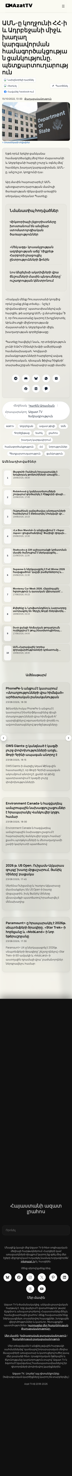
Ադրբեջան (26, 426)
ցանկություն (54, 453)
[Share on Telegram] (16, 378)
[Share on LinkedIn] (36, 389)
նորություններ (58, 446)
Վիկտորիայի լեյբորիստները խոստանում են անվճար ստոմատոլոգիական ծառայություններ (33, 228)
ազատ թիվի (47, 426)
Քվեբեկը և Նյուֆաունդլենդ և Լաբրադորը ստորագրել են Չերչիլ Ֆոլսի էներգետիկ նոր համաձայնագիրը (39, 609)
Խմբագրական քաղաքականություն (43, 1335)
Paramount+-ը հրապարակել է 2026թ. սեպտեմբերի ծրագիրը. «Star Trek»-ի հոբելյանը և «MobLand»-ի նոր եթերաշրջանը (36, 929)
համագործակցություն (19, 446)
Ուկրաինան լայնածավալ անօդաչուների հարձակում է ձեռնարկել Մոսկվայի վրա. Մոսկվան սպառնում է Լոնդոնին (39, 512)
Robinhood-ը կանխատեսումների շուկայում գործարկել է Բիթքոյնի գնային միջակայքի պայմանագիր (39, 493)
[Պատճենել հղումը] (60, 85)
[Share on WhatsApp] (46, 378)
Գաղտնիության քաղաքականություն (36, 1339)
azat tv (10, 426)
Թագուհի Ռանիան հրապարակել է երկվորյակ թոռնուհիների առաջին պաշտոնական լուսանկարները (35, 473)
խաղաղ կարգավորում (36, 439)
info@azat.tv (28, 1261)
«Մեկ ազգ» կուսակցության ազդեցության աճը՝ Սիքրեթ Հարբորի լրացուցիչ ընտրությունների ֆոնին (31, 253)
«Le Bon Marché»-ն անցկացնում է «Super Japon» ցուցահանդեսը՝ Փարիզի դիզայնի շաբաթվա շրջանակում (39, 531)
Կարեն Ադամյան (42, 405)
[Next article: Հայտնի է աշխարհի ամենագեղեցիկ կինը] (68, 738)
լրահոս (53, 433)
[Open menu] (63, 6)
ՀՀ (41, 446)
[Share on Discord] (26, 378)
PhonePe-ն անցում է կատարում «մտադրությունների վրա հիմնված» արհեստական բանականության (35, 692)
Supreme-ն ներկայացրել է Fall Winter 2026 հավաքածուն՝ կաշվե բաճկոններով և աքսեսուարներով (39, 570)
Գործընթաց (22, 433)
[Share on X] (56, 378)
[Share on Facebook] (26, 389)
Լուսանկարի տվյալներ (17, 142)
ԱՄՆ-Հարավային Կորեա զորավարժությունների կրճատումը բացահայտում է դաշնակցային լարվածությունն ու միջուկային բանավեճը (35, 648)
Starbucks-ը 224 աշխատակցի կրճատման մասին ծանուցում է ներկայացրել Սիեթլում (40, 551)
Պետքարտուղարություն (24, 453)
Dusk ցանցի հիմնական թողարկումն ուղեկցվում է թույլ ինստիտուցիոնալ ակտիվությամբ (36, 629)
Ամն (63, 426)
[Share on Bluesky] (36, 378)
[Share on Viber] (46, 389)
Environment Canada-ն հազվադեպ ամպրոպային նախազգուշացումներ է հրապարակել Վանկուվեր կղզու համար (35, 810)
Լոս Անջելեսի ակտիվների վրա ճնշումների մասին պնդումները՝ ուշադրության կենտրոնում (35, 276)
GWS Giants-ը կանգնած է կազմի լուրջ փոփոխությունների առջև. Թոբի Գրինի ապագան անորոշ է (32, 750)
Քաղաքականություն (37, 98)
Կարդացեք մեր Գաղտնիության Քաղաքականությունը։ (44, 1327)
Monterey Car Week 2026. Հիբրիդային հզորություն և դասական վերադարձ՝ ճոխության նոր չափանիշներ (36, 590)
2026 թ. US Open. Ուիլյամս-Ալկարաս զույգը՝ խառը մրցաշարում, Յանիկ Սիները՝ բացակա (35, 869)
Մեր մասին (12, 1335)
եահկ (39, 433)
